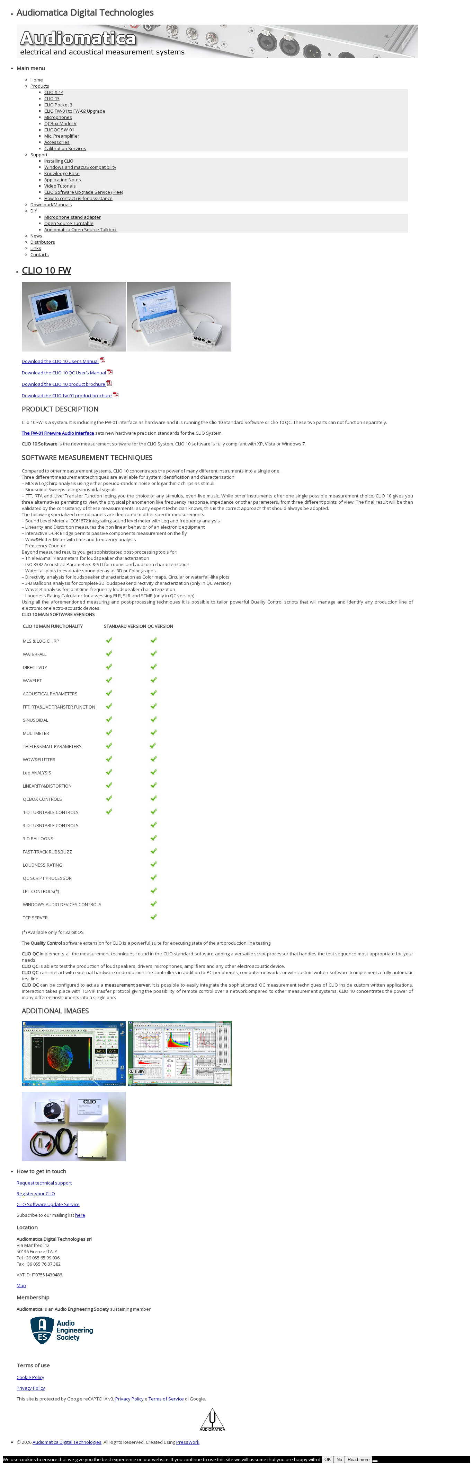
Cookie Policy (30, 1377)
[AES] (61, 1342)
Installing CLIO (58, 161)
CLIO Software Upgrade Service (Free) (83, 192)
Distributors (42, 242)
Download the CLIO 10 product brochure (64, 384)
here (80, 1215)
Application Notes (62, 179)
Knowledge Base (62, 173)
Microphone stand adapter (72, 217)
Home (36, 80)
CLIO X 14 (53, 92)
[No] (375, 1461)
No (339, 1459)
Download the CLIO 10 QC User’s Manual (64, 373)
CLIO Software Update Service (48, 1204)
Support (38, 154)
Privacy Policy (31, 1388)
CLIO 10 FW (46, 270)
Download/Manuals (51, 204)
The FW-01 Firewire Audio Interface (58, 433)
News (36, 236)
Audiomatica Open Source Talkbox (80, 229)
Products (39, 86)
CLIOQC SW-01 (59, 130)
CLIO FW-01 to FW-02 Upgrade (74, 111)
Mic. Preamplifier (61, 136)
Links (35, 248)
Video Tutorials (60, 186)
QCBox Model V (60, 123)
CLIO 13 (52, 98)
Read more (358, 1459)
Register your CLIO (36, 1193)
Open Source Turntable (68, 223)
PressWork (187, 1442)
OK (327, 1459)
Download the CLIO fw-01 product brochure (67, 395)
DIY (33, 211)
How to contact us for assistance (78, 198)
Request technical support (44, 1183)
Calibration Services (65, 148)
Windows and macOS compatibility (80, 167)
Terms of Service (166, 1399)
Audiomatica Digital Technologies (67, 1442)
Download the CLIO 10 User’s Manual (60, 361)
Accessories (57, 142)
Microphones (58, 117)
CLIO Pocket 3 (58, 105)
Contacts (39, 254)
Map (21, 1285)
